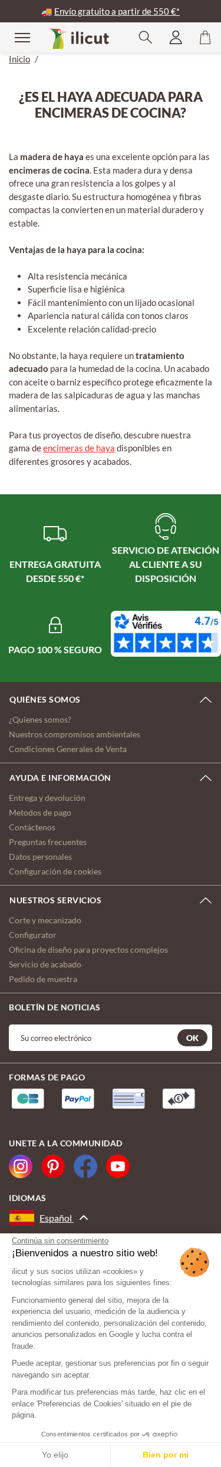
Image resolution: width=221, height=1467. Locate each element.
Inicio (19, 59)
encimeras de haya (79, 448)
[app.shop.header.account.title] (176, 37)
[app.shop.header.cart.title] (205, 37)
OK (192, 1038)
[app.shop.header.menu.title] (15, 36)
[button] (145, 37)
